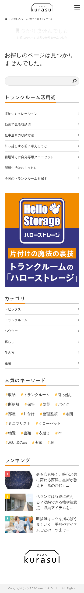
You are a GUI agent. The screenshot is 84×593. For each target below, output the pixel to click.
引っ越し (65, 394)
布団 (69, 413)
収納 (12, 394)
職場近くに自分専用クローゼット (29, 157)
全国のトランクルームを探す (26, 178)
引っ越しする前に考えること (26, 146)
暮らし (9, 341)
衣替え (44, 433)
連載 (8, 363)
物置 (12, 433)
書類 (27, 433)
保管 (31, 404)
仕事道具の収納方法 (19, 135)
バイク (63, 404)
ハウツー (11, 330)
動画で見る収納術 (18, 124)
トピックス (13, 309)
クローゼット (49, 423)
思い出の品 (17, 442)
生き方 (9, 352)
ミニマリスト (19, 423)
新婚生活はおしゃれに (21, 167)
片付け (29, 413)
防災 (46, 404)
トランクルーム (16, 320)
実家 (38, 442)
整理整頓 (50, 413)
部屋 (12, 413)
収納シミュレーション (21, 113)
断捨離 (13, 404)
